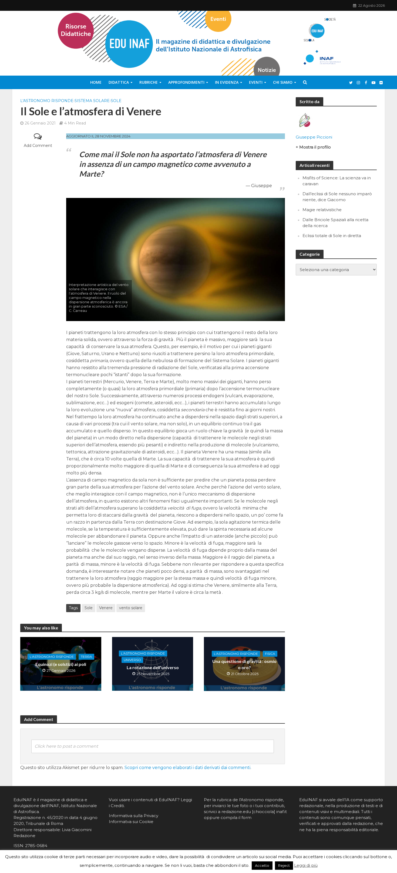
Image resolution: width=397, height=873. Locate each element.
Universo (132, 660)
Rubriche (148, 82)
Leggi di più (306, 865)
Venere (106, 607)
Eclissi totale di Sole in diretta (331, 235)
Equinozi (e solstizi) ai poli (60, 664)
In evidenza (226, 82)
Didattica (119, 82)
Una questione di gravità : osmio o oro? (244, 664)
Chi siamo (282, 82)
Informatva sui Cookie (131, 821)
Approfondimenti (186, 82)
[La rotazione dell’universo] (152, 663)
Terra (86, 657)
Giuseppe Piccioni (314, 137)
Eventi (256, 82)
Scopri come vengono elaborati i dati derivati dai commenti (187, 767)
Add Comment (38, 145)
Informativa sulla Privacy (133, 815)
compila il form (236, 817)
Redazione (24, 835)
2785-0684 (36, 845)
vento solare (130, 607)
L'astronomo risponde (46, 100)
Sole (116, 100)
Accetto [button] (262, 865)
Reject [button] (284, 865)
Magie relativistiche (322, 209)
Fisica (270, 654)
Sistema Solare (92, 100)
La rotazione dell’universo (153, 667)
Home (96, 82)
